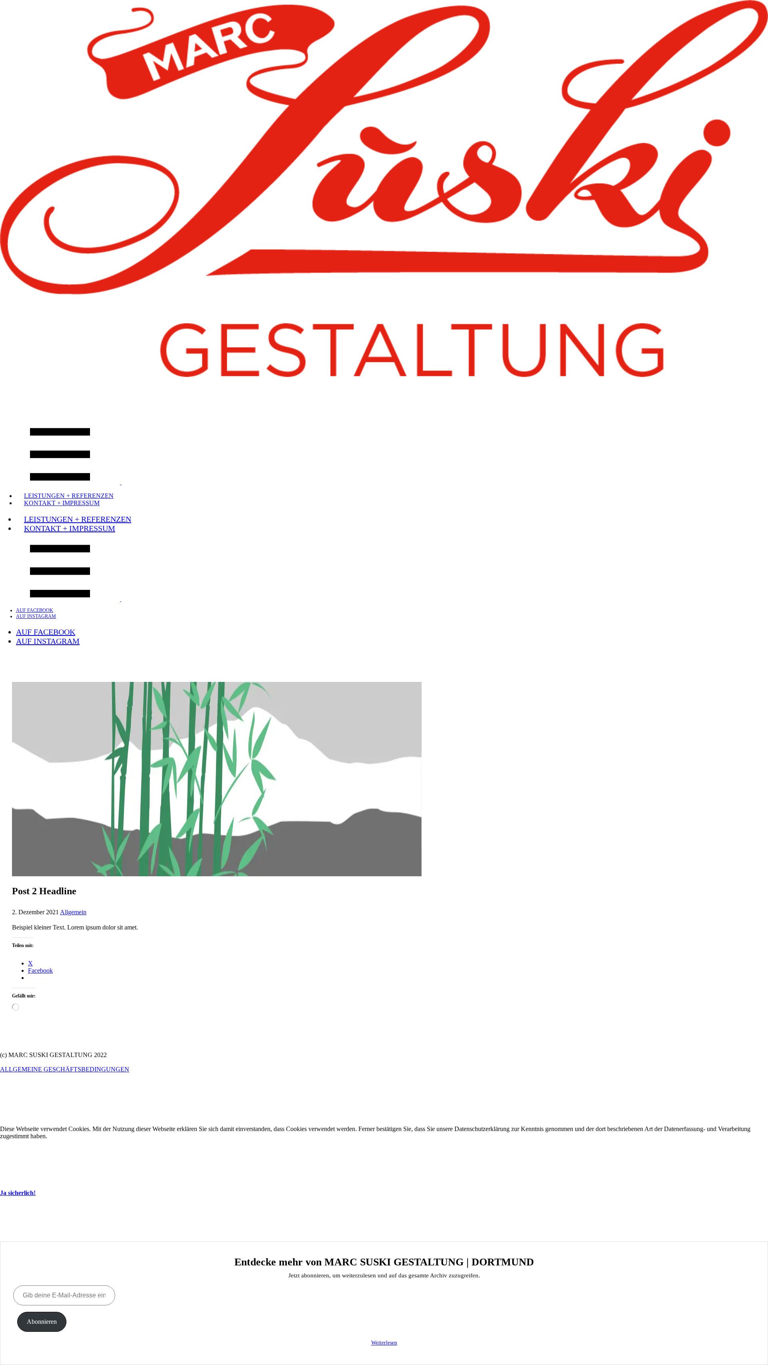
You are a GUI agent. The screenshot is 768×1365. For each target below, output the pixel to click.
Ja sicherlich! (18, 1192)
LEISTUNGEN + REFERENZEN (77, 519)
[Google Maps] (384, 392)
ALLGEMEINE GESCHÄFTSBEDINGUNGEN (64, 1069)
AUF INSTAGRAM (36, 616)
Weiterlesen (384, 1343)
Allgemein (73, 912)
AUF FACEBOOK (34, 610)
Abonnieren (42, 1321)
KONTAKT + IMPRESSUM (62, 503)
